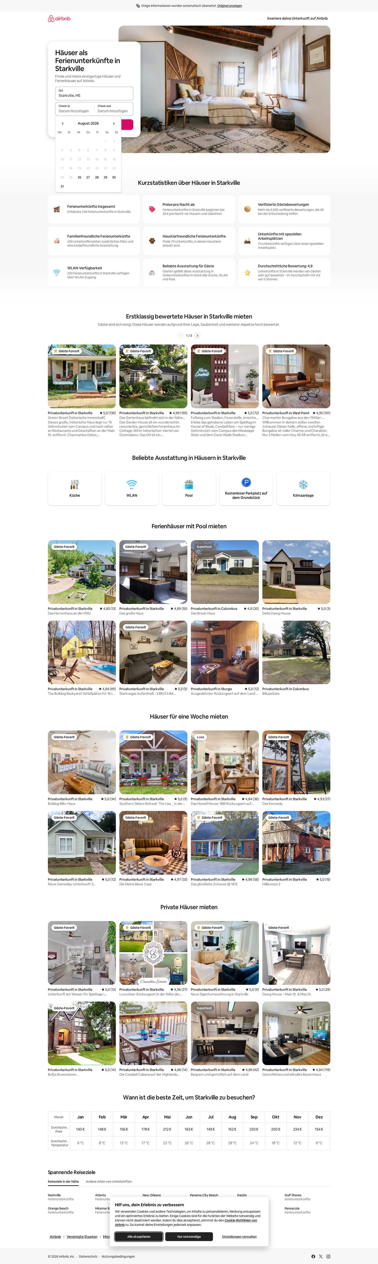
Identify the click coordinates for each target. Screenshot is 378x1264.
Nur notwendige (189, 1237)
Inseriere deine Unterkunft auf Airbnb (297, 18)
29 (105, 177)
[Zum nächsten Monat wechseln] (113, 123)
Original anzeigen (229, 6)
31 (62, 186)
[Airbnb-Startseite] (59, 18)
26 (79, 177)
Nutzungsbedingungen (118, 1256)
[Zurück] (180, 335)
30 (114, 177)
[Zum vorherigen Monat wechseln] (63, 123)
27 (88, 177)
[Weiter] (197, 335)
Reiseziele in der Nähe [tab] (63, 1181)
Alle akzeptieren (138, 1237)
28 (97, 177)
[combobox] (94, 95)
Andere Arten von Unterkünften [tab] (109, 1181)
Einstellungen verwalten (239, 1237)
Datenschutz (88, 1256)
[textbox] (75, 111)
